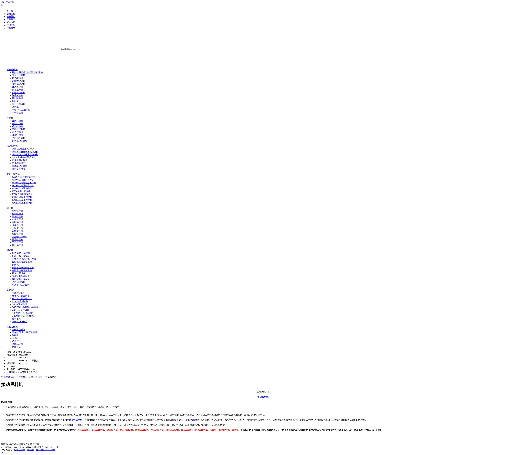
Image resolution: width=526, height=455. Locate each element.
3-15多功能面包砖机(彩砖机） (26, 307)
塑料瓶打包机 (18, 129)
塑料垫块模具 (18, 169)
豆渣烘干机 (17, 239)
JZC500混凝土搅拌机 (22, 197)
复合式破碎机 (18, 75)
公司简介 (11, 13)
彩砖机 (15, 335)
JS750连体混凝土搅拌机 (23, 177)
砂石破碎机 (12, 69)
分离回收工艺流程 (21, 285)
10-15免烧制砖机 (20, 301)
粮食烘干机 (17, 211)
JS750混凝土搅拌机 (21, 191)
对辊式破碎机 (18, 81)
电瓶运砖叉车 (18, 293)
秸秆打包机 (17, 126)
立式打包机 (17, 121)
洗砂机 (15, 107)
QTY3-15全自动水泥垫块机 (25, 151)
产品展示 (11, 19)
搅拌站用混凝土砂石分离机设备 (27, 72)
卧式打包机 (17, 132)
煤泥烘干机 (17, 234)
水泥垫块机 (12, 146)
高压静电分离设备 (21, 276)
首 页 (10, 11)
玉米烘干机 (17, 216)
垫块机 (30, 449)
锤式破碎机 (17, 87)
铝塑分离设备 (18, 273)
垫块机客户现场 (19, 160)
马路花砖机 (17, 344)
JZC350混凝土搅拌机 (22, 200)
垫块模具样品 (18, 163)
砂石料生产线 (75, 420)
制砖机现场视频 (19, 321)
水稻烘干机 (17, 222)
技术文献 (11, 25)
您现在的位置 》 (10, 377)
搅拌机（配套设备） (22, 298)
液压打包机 (17, 135)
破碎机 (190, 420)
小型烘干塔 (17, 228)
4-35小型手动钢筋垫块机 (24, 157)
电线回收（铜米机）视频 (24, 259)
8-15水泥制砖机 (19, 304)
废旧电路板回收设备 (22, 270)
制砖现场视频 (18, 329)
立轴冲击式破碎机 (21, 110)
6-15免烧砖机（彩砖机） (24, 316)
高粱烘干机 (17, 225)
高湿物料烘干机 (19, 236)
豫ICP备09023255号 (45, 449)
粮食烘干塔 (17, 213)
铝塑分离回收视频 (21, 256)
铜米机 (10, 250)
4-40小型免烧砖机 (20, 310)
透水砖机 (16, 341)
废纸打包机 (17, 123)
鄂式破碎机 (17, 95)
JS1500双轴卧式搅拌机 (23, 185)
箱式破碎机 (17, 78)
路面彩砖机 (12, 326)
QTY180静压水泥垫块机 (23, 149)
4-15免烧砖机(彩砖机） (23, 313)
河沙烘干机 (17, 245)
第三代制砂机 (18, 104)
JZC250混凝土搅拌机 (22, 203)
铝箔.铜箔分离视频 (21, 253)
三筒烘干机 (17, 242)
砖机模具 (16, 319)
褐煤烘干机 (17, 231)
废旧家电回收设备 (21, 279)
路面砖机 (16, 347)
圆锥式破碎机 (18, 84)
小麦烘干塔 (17, 219)
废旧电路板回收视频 (22, 262)
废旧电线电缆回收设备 (23, 267)
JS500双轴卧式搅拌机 (22, 194)
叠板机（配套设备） (22, 296)
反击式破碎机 (18, 92)
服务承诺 (11, 16)
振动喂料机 (17, 98)
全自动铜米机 (18, 282)
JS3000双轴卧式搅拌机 (23, 180)
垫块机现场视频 (19, 166)
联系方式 (11, 28)
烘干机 (10, 208)
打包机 (10, 118)
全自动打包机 (18, 138)
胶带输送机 (17, 113)
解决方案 (11, 22)
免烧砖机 (11, 290)
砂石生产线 (17, 90)
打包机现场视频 (19, 141)
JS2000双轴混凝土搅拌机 (24, 182)
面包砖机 (16, 338)
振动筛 (15, 101)
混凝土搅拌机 (13, 174)
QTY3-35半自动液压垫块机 (25, 154)
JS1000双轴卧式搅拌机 (23, 188)
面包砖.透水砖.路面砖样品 (24, 332)
